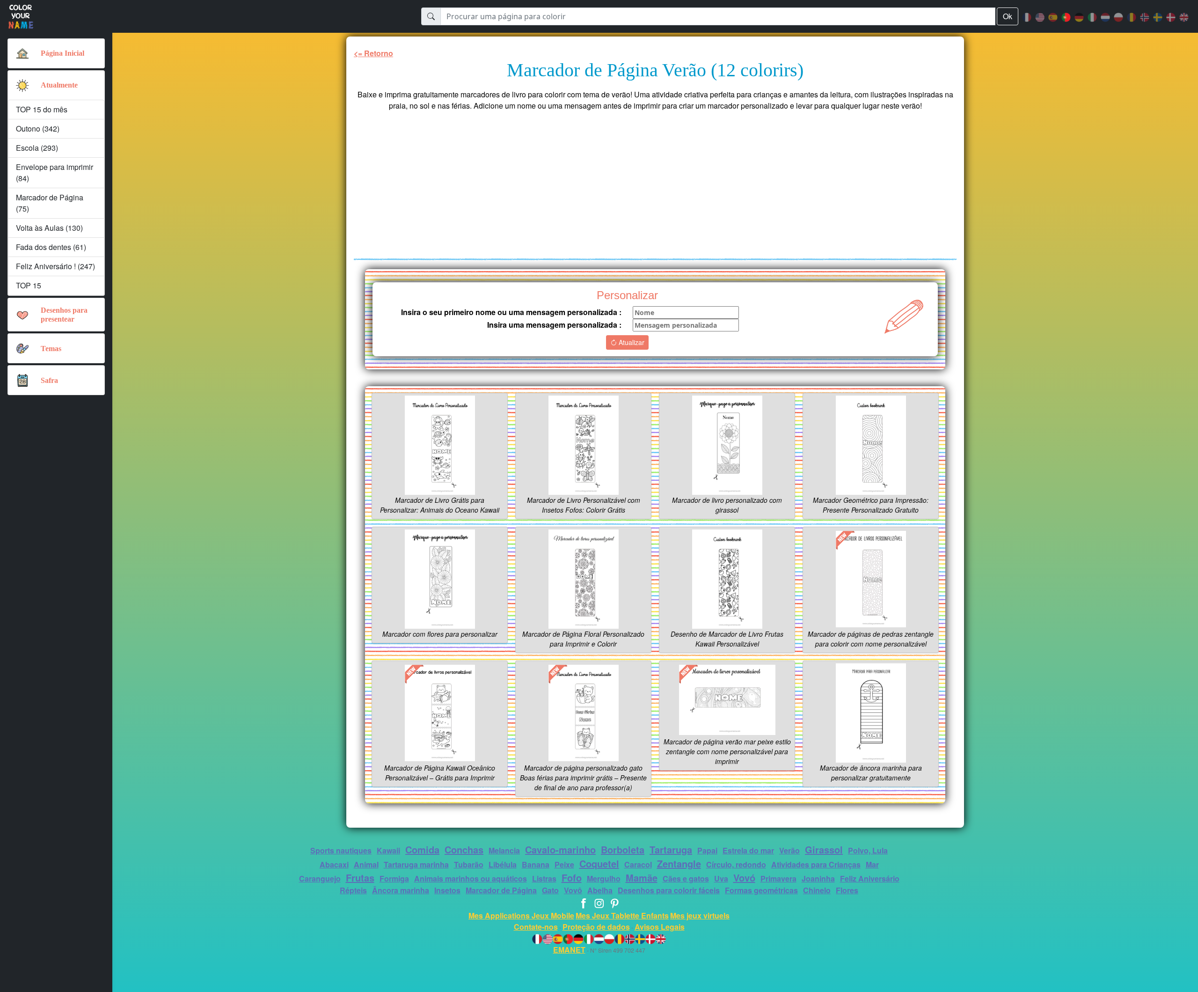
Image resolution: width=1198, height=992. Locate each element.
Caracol (638, 864)
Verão (789, 850)
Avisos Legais (660, 926)
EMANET (569, 949)
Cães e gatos (686, 878)
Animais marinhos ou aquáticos (470, 878)
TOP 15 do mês (41, 109)
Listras (544, 878)
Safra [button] (49, 380)
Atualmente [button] (59, 85)
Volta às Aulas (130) (49, 227)
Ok (1007, 16)
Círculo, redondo (736, 864)
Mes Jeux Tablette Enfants (622, 915)
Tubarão (468, 864)
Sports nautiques (341, 850)
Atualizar (630, 342)
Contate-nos (536, 926)
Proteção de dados (596, 926)
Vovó (744, 877)
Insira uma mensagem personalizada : (554, 324)
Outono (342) (37, 128)
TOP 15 (28, 285)
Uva (721, 878)
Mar (872, 864)
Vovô (573, 890)
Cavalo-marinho (560, 849)
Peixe (564, 864)
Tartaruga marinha (416, 864)
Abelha (600, 890)
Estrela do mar (748, 850)
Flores (847, 890)
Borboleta (622, 849)
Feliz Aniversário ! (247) (55, 266)
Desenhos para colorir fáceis (669, 890)
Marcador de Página (501, 890)
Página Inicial (62, 53)
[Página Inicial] (22, 53)
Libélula (503, 864)
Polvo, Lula (868, 850)
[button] (22, 85)
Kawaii (388, 850)
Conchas (464, 849)
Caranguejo (320, 878)
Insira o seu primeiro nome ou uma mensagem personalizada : (511, 312)
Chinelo (817, 890)
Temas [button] (51, 349)
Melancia (504, 850)
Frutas (360, 877)
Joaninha (818, 878)
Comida (422, 849)
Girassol (824, 849)
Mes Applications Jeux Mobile (521, 915)
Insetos (447, 890)
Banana (535, 864)
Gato (550, 890)
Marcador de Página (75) (49, 203)
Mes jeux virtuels (700, 915)
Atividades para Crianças (816, 864)
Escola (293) (37, 147)
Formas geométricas (761, 890)
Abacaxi (334, 864)
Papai (707, 850)
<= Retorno (373, 53)
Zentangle (679, 863)
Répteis (353, 890)
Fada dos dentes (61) (51, 247)
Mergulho (604, 878)
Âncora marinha (400, 890)
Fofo (572, 877)
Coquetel (599, 863)
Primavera (778, 878)
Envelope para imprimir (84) (54, 173)
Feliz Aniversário (869, 878)
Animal (366, 864)
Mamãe (641, 877)
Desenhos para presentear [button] (64, 314)
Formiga (394, 878)
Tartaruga (671, 849)
